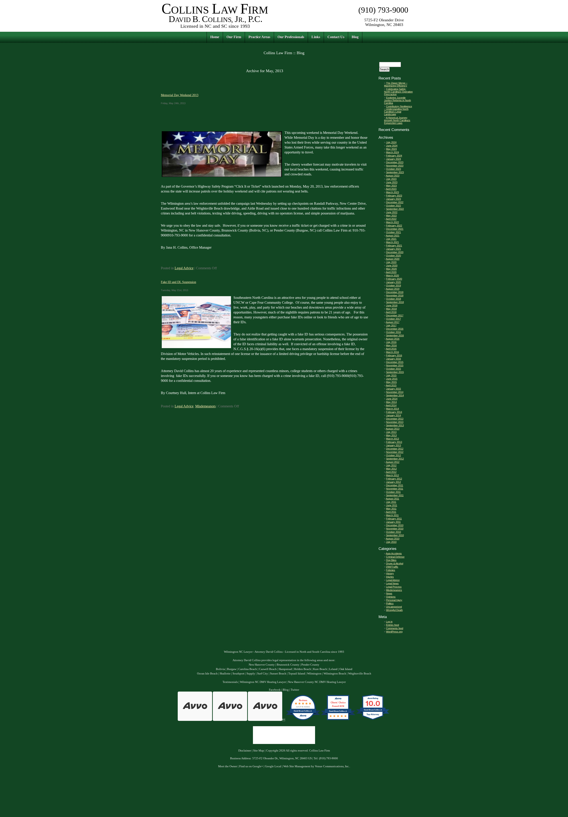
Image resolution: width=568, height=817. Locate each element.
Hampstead (285, 669)
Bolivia (220, 669)
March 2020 (392, 275)
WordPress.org (394, 631)
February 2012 (394, 478)
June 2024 (391, 145)
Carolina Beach (247, 669)
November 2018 (394, 295)
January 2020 (393, 282)
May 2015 (391, 382)
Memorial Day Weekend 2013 (179, 95)
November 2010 (394, 528)
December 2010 (394, 525)
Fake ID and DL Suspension (178, 282)
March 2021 (392, 242)
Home (214, 37)
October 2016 (393, 332)
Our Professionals (291, 37)
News (389, 593)
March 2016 (392, 352)
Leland (333, 669)
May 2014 (391, 402)
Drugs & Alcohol (394, 563)
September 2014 (395, 395)
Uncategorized (394, 606)
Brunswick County (288, 664)
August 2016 (392, 338)
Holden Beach (302, 669)
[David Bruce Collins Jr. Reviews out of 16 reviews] (303, 720)
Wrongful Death (394, 610)
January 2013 (393, 445)
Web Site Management (296, 766)
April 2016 (391, 348)
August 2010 (392, 538)
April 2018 (391, 312)
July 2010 (391, 542)
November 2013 (394, 422)
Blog (355, 37)
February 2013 (394, 442)
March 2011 (392, 515)
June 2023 (391, 182)
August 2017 (392, 322)
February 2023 (394, 195)
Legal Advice (184, 268)
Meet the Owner (227, 766)
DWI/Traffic (392, 566)
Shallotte (225, 673)
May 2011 (391, 508)
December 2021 (394, 229)
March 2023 (392, 192)
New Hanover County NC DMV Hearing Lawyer (317, 682)
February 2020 (394, 279)
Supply (251, 673)
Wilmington (314, 673)
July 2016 (391, 342)
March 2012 (392, 475)
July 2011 (391, 502)
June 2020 (391, 265)
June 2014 (391, 398)
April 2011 (391, 512)
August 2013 (392, 428)
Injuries (390, 576)
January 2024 (393, 159)
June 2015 (391, 378)
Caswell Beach (268, 669)
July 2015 (391, 375)
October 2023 (393, 169)
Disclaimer (244, 750)
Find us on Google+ (251, 766)
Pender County (310, 664)
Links (316, 37)
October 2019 (393, 285)
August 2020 (392, 259)
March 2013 (392, 438)
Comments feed (394, 628)
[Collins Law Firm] (215, 29)
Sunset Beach (278, 673)
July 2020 (391, 262)
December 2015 (394, 362)
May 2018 (391, 308)
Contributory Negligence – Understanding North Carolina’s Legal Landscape (398, 110)
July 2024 (391, 142)
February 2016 (394, 355)
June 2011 (391, 505)
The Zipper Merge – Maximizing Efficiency (395, 84)
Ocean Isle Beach (207, 673)
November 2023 (394, 165)
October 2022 (393, 205)
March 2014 (392, 408)
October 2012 (393, 455)
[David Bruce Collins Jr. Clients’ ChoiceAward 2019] (338, 720)
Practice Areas (259, 37)
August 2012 (392, 462)
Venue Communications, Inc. (332, 766)
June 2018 (391, 305)
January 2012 (393, 482)
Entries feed (392, 625)
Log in (389, 621)
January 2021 (393, 249)
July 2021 (391, 239)
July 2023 (391, 179)
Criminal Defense (395, 556)
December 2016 (394, 328)
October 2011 (393, 492)
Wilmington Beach (334, 673)
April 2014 (391, 405)
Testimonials (230, 682)
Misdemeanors (205, 406)
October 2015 (393, 368)
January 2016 (393, 358)
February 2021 (394, 245)
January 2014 (393, 415)
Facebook (275, 689)
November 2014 (394, 392)
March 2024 (392, 152)
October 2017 (393, 318)
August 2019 (392, 289)
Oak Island (345, 669)
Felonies (390, 570)
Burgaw (231, 669)
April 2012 (391, 472)
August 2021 (392, 235)
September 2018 (395, 302)
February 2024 (394, 155)
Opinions (391, 596)
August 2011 (392, 498)
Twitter (295, 689)
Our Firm (234, 37)
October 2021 (393, 232)
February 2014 (394, 412)
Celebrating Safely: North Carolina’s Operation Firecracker (398, 92)
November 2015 (394, 365)
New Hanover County (262, 664)
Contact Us (335, 37)
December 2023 (394, 162)
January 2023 (393, 199)
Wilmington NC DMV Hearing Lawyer (263, 682)
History (390, 573)
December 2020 (394, 252)
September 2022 (395, 209)
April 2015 (391, 385)
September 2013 (395, 425)
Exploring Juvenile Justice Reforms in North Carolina (397, 100)
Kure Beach (320, 669)
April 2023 (391, 189)
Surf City (262, 673)
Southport (239, 673)
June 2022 (391, 212)
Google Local (273, 766)
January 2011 (393, 522)
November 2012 (394, 452)
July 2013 (391, 432)
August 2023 (392, 175)
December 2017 (394, 315)
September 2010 (395, 535)
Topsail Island (296, 673)
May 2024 (391, 149)
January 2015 (393, 388)
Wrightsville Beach (359, 673)
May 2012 (391, 468)
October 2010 (393, 532)
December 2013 (394, 418)
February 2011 (394, 518)
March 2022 (392, 222)
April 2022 (391, 219)
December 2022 (394, 202)
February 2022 (394, 225)
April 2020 (391, 272)
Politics (390, 603)
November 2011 (394, 488)
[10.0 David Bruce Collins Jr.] (373, 720)
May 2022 (391, 215)
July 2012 (391, 465)
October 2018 (393, 298)
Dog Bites (391, 560)
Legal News (392, 583)
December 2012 (394, 448)
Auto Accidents (394, 553)
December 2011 (394, 485)
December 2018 (394, 292)
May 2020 (391, 269)
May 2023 (391, 185)
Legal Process (394, 586)
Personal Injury (394, 600)
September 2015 (395, 372)
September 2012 (395, 458)
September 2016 (395, 335)
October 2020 (393, 255)
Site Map (258, 750)
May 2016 (391, 345)
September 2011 (395, 495)
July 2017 (391, 325)
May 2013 (391, 435)
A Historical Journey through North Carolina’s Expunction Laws (397, 120)
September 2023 (395, 172)
